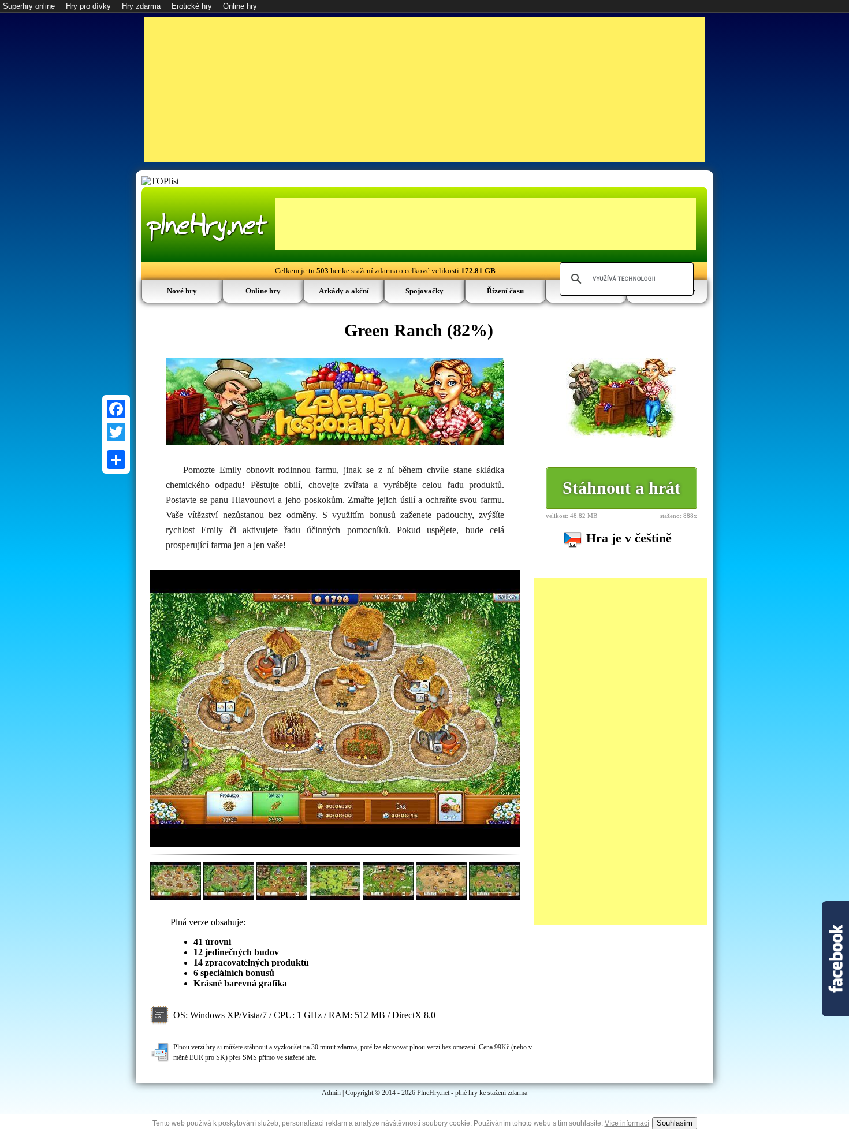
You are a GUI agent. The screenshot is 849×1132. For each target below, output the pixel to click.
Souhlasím (674, 1123)
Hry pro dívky (88, 6)
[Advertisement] (424, 89)
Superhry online (29, 6)
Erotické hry (192, 6)
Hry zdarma (141, 6)
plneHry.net (207, 225)
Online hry (240, 6)
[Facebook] (116, 408)
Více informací (627, 1123)
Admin (331, 1093)
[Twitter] (116, 432)
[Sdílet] (116, 459)
